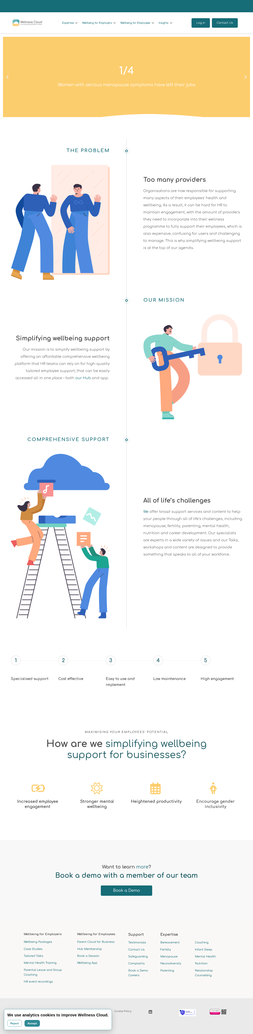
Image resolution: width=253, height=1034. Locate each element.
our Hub (83, 378)
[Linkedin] (150, 1012)
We (145, 512)
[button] (7, 77)
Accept (32, 1023)
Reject (14, 1023)
